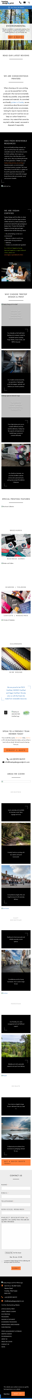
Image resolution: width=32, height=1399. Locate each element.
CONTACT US (5, 1344)
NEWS (3, 1347)
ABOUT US (4, 1339)
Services (20, 20)
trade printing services (10, 163)
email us (28, 738)
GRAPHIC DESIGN (6, 1334)
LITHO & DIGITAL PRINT (8, 1309)
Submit (16, 1268)
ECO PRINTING (5, 1314)
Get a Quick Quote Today (14, 1162)
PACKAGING (5, 1317)
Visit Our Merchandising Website (10, 1305)
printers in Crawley (17, 102)
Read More (7, 1394)
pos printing (20, 163)
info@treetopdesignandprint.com (17, 762)
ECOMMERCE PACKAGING (9, 1322)
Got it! (18, 1394)
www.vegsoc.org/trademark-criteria (13, 255)
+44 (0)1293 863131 (17, 759)
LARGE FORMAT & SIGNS (8, 1311)
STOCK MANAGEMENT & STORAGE (11, 1331)
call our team (18, 738)
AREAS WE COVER (6, 1342)
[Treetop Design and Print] (7, 4)
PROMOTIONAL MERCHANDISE (10, 1324)
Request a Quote (16, 750)
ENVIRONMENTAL (6, 1336)
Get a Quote (16, 37)
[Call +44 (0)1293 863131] (20, 2)
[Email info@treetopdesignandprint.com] (24, 2)
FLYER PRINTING (6, 1327)
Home (10, 20)
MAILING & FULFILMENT (8, 1319)
